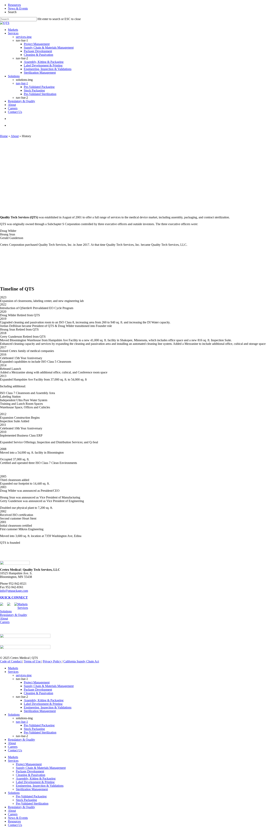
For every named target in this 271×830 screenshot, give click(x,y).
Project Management (37, 682)
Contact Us (15, 750)
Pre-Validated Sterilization (40, 732)
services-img (24, 675)
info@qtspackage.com (14, 590)
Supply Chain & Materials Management (49, 686)
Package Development (38, 689)
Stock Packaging (34, 729)
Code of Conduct (11, 661)
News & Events (18, 8)
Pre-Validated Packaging (39, 725)
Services (22, 607)
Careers (5, 622)
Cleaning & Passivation (38, 693)
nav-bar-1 (22, 721)
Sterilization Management (40, 711)
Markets (22, 604)
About (15, 136)
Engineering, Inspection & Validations (47, 707)
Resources (14, 5)
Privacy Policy (52, 661)
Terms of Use (32, 661)
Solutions (6, 611)
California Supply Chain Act (81, 661)
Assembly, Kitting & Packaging (43, 700)
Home (4, 136)
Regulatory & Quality (13, 615)
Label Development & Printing (43, 704)
